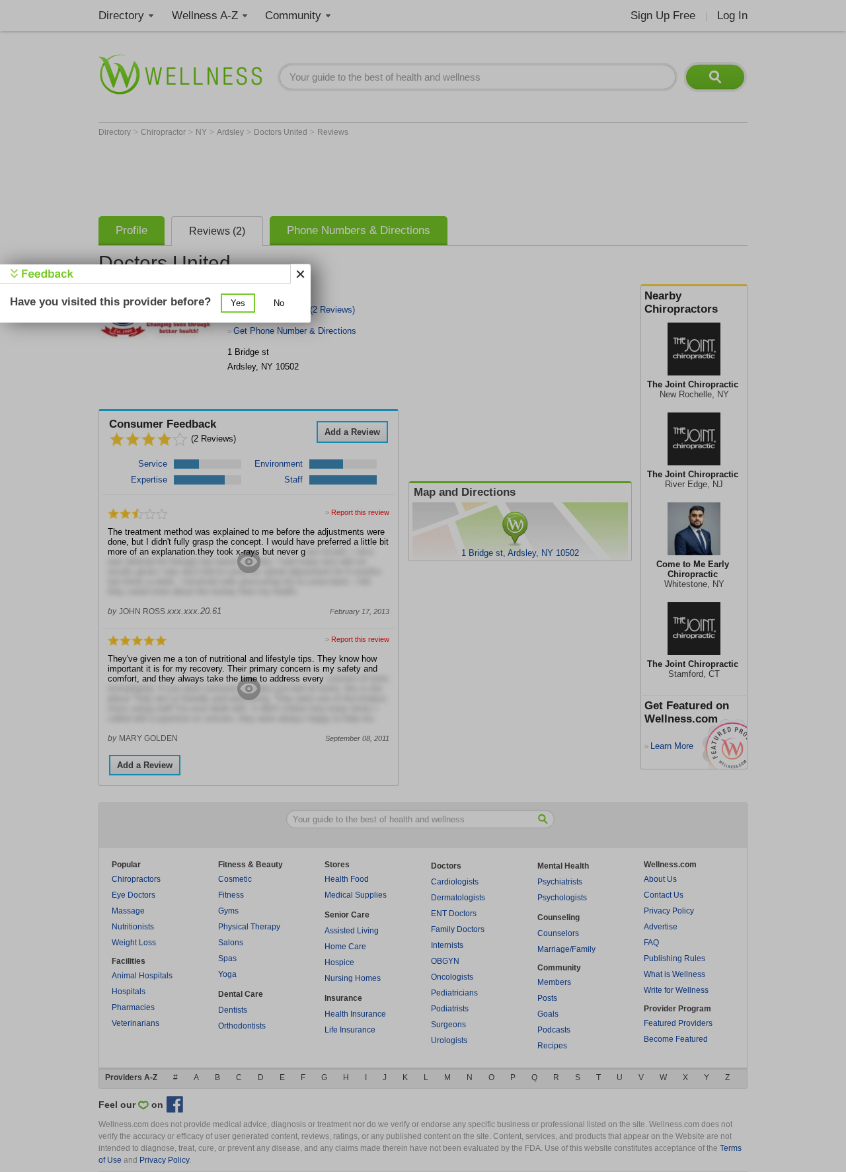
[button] (238, 303)
